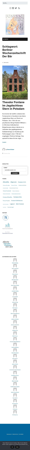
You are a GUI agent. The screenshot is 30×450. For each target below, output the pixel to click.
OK (12, 447)
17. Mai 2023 (5, 62)
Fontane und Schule (22, 185)
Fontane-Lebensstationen (16, 193)
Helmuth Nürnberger (5, 204)
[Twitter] (16, 8)
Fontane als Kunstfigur (6, 185)
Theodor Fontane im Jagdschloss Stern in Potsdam (13, 105)
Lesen (4, 142)
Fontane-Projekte (6, 200)
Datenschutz (15, 434)
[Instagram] (10, 8)
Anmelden (15, 173)
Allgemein (13, 182)
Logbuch (12, 204)
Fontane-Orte (7, 153)
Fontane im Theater (14, 185)
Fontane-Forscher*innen (14, 188)
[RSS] (19, 8)
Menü (6, 39)
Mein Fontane (20, 204)
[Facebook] (13, 8)
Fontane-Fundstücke (7, 191)
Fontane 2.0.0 (22, 182)
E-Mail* (5, 167)
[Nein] (28, 445)
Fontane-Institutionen (15, 190)
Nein (17, 447)
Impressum (9, 434)
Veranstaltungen (10, 207)
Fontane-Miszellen (7, 197)
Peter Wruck (4, 207)
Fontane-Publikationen (17, 200)
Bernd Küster (10, 149)
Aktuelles (6, 182)
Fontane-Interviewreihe (6, 193)
